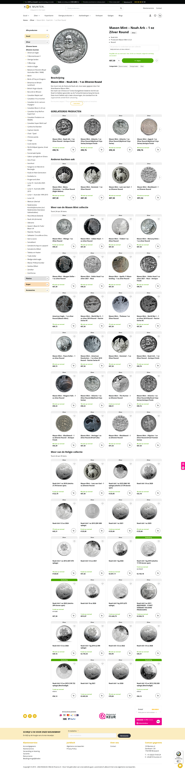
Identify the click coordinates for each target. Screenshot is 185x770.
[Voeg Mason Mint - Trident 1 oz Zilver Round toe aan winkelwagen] (129, 246)
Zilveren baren (31, 46)
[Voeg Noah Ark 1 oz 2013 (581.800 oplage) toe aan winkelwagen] (101, 530)
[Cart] (160, 16)
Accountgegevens (29, 746)
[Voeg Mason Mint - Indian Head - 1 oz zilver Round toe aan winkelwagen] (101, 246)
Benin (29, 76)
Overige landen (134, 66)
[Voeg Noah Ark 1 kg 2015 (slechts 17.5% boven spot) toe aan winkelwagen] (157, 573)
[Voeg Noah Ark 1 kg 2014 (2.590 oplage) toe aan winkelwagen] (101, 653)
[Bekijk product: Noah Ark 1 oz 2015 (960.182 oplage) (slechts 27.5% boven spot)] (120, 471)
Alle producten (31, 30)
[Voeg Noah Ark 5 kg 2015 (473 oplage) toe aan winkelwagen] (129, 615)
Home (25, 20)
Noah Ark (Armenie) (34, 219)
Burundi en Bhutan (34, 92)
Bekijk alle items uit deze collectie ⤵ (120, 49)
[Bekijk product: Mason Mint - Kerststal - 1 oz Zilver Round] (92, 175)
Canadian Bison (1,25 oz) (36, 108)
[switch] (179, 761)
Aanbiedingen (84, 16)
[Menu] (182, 751)
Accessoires (30, 290)
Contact (159, 8)
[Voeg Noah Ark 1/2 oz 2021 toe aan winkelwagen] (101, 573)
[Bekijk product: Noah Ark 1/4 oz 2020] (148, 471)
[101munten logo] (34, 8)
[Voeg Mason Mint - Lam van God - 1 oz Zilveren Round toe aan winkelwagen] (129, 197)
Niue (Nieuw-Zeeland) (35, 216)
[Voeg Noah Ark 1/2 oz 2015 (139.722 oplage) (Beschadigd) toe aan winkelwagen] (73, 695)
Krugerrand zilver (33, 179)
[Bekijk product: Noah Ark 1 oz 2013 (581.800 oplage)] (92, 511)
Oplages (111, 16)
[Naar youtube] (25, 716)
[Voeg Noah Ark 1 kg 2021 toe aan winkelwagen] (101, 695)
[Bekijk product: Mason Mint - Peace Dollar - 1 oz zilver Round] (64, 344)
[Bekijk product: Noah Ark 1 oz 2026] (120, 671)
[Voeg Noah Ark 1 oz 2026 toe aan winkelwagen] (129, 695)
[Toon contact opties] (180, 765)
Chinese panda (32, 137)
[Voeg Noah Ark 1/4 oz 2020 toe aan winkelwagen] (157, 493)
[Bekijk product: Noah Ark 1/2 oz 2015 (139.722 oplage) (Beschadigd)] (64, 671)
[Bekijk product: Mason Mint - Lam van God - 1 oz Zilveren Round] (121, 175)
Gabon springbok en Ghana (37, 156)
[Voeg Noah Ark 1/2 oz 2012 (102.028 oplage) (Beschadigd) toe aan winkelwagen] (157, 695)
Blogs (121, 16)
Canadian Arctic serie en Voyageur (36, 103)
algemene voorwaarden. (127, 767)
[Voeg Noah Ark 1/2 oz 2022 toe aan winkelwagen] (129, 653)
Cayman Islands (33, 130)
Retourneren (27, 756)
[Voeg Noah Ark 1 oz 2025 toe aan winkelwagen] (157, 530)
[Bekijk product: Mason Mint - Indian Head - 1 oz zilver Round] (92, 227)
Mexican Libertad (33, 201)
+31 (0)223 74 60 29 (154, 755)
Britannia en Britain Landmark (34, 84)
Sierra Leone (32, 239)
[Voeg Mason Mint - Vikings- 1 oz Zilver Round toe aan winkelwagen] (73, 246)
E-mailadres (73, 731)
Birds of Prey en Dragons (36, 79)
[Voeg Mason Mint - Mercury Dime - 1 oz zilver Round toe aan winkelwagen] (157, 246)
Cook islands (32, 144)
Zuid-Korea (31, 273)
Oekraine (30, 223)
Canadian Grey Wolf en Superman (35, 112)
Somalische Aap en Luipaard (37, 246)
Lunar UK (30, 198)
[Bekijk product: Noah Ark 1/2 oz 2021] (92, 549)
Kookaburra (31, 176)
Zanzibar (30, 270)
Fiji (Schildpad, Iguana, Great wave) (37, 148)
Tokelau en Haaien (34, 252)
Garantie (26, 754)
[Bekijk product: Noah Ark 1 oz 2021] (120, 511)
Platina (29, 278)
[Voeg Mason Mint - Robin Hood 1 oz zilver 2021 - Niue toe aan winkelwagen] (101, 286)
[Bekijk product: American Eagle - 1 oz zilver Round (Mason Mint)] (64, 304)
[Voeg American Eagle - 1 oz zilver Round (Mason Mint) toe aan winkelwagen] (73, 325)
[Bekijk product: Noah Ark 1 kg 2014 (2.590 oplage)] (92, 634)
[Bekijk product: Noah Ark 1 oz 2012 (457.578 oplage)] (64, 549)
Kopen (139, 61)
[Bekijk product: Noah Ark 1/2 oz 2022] (120, 634)
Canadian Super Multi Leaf (36, 123)
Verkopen (99, 16)
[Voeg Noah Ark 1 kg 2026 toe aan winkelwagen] (129, 573)
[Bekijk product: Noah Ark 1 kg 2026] (120, 549)
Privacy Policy (72, 749)
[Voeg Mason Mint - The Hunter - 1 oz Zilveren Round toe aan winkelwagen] (129, 405)
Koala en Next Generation (36, 173)
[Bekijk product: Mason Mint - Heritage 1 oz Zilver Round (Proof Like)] (92, 423)
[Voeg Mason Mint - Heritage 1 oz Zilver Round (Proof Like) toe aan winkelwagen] (101, 445)
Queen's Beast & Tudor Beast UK (35, 227)
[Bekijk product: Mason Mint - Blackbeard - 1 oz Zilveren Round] (149, 175)
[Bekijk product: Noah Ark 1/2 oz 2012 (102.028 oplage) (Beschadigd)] (148, 671)
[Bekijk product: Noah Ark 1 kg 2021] (92, 671)
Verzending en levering (31, 751)
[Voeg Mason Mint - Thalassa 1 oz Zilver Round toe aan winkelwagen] (129, 325)
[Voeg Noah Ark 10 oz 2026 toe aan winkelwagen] (101, 615)
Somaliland (31, 242)
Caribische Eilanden (34, 127)
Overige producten (65, 16)
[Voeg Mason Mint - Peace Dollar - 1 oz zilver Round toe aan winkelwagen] (73, 365)
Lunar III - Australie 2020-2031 (36, 184)
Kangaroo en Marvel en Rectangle (35, 168)
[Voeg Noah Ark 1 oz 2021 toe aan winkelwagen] (129, 530)
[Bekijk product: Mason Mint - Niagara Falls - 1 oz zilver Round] (64, 384)
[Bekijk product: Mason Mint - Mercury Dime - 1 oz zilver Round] (148, 227)
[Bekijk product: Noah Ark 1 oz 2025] (148, 511)
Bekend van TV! (128, 2)
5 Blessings (31, 63)
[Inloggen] (150, 16)
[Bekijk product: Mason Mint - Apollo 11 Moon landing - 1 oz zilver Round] (120, 264)
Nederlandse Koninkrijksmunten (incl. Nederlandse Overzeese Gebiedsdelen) (36, 208)
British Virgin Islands (34, 88)
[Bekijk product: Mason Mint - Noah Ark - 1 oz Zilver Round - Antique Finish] (64, 127)
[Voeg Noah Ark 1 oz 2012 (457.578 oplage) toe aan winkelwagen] (73, 573)
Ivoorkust (30, 163)
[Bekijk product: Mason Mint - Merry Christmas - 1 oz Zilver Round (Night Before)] (64, 175)
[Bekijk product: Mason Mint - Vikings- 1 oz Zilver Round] (64, 227)
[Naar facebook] (30, 716)
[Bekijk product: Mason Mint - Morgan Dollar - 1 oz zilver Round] (64, 264)
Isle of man (31, 160)
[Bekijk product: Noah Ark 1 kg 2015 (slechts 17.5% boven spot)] (148, 549)
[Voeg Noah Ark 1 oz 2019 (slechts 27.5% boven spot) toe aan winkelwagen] (73, 493)
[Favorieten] (155, 16)
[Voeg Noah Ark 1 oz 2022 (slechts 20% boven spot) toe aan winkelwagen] (73, 615)
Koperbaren (49, 16)
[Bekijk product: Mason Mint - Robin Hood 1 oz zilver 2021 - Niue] (92, 264)
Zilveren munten (123, 66)
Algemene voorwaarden (75, 746)
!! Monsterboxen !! (33, 56)
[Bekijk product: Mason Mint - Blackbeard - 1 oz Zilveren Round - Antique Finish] (64, 423)
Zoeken (121, 8)
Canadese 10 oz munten (36, 99)
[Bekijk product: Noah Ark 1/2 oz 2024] (64, 511)
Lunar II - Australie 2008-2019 (36, 190)
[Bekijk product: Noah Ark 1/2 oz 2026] (64, 634)
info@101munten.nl (154, 757)
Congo (29, 140)
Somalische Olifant (34, 249)
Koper (28, 284)
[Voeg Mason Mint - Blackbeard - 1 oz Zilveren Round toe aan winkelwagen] (157, 197)
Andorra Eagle (32, 66)
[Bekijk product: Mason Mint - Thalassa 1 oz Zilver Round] (120, 304)
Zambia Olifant (32, 266)
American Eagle (33, 53)
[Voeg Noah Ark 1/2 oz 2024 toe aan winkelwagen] (73, 530)
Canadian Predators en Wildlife (35, 118)
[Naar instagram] (35, 716)
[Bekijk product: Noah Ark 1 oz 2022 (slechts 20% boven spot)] (64, 591)
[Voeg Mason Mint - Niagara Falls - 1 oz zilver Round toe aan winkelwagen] (73, 405)
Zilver (36, 16)
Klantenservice (148, 8)
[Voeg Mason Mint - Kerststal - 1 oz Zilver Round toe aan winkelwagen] (101, 197)
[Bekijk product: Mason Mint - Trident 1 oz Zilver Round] (120, 227)
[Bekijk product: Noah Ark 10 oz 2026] (92, 591)
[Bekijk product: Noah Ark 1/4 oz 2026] (148, 634)
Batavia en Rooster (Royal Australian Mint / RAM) (36, 71)
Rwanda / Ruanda (33, 232)
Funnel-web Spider (34, 153)
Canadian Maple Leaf (34, 95)
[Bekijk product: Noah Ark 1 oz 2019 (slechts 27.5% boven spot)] (64, 471)
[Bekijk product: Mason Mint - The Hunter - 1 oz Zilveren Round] (120, 384)
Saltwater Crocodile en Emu (37, 235)
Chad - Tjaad (31, 133)
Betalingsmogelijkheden (31, 758)
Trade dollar (31, 256)
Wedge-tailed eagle (34, 259)
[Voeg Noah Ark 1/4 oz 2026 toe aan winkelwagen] (157, 653)
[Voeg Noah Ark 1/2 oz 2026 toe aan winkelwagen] (73, 653)
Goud (25, 16)
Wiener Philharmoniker (35, 263)
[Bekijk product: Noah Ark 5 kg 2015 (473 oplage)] (120, 591)
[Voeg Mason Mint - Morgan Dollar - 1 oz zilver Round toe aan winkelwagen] (73, 286)
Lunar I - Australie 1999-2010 (37, 195)
